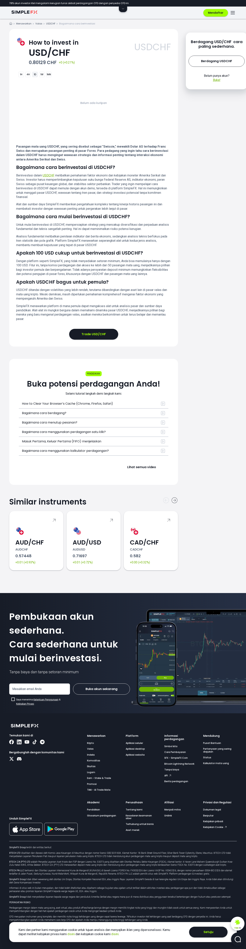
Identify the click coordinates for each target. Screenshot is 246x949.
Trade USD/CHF (93, 334)
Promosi (92, 784)
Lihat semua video (141, 467)
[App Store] (26, 834)
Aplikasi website (135, 754)
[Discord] (19, 759)
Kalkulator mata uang (216, 763)
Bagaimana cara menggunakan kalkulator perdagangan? (65, 451)
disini (71, 934)
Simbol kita (170, 746)
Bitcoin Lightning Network (179, 763)
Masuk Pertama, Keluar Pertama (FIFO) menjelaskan (61, 441)
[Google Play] (61, 834)
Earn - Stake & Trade (99, 778)
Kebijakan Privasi (25, 704)
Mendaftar (215, 13)
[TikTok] (34, 742)
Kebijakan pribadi (213, 821)
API (166, 775)
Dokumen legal (212, 809)
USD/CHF (54, 48)
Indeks (91, 754)
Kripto (90, 743)
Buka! (216, 80)
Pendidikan (93, 809)
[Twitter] (11, 759)
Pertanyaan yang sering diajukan (217, 750)
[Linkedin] (19, 742)
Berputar (208, 815)
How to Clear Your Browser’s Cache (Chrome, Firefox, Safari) (67, 403)
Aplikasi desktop (135, 748)
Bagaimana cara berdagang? (44, 413)
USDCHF (50, 23)
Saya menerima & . (38, 701)
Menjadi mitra (172, 809)
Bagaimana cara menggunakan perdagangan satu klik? (64, 432)
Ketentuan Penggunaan (45, 699)
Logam (91, 772)
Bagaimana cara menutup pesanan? (49, 422)
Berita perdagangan (176, 781)
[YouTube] (27, 742)
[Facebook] (11, 742)
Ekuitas (91, 766)
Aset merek (132, 830)
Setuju (208, 932)
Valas (38, 23)
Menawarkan (24, 23)
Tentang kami (134, 809)
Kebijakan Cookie (213, 827)
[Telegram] (42, 742)
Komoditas (93, 760)
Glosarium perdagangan (101, 815)
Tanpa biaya (171, 769)
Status (207, 757)
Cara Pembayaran (175, 752)
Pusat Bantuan (212, 743)
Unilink (168, 815)
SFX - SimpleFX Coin (176, 757)
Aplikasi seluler (134, 743)
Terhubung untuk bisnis (140, 824)
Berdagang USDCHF (216, 61)
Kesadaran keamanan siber (139, 817)
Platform (132, 736)
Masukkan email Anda (27, 689)
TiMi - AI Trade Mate (99, 789)
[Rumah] (10, 24)
